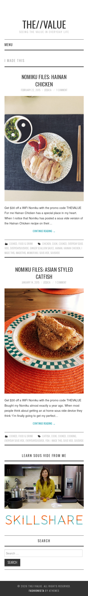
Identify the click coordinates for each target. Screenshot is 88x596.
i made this (56, 441)
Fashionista (36, 591)
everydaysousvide (19, 248)
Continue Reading (44, 231)
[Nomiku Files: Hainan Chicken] (44, 148)
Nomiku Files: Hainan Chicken (44, 80)
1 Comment (61, 90)
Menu (9, 44)
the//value (44, 24)
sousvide (55, 253)
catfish (46, 436)
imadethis (21, 253)
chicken (46, 244)
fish (47, 441)
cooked (63, 244)
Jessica (47, 90)
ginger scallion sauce (42, 248)
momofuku (32, 253)
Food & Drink (25, 244)
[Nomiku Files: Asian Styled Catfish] (44, 341)
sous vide (44, 253)
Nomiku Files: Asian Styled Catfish (44, 272)
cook (55, 244)
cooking (71, 436)
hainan (58, 248)
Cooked (13, 244)
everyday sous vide (14, 441)
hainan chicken (72, 248)
